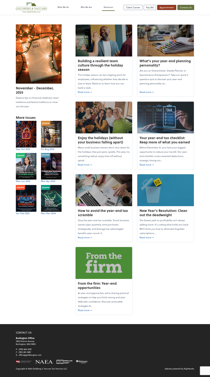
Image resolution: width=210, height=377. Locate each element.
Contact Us (186, 7)
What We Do (63, 7)
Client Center (133, 7)
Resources (108, 7)
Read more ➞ (104, 92)
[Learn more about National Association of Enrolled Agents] (44, 362)
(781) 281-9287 (25, 352)
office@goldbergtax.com (30, 354)
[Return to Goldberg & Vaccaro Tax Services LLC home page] (31, 7)
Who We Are (86, 7)
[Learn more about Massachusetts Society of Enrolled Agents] (24, 362)
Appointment (167, 7)
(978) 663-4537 (25, 349)
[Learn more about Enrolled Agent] (64, 362)
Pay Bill (150, 7)
